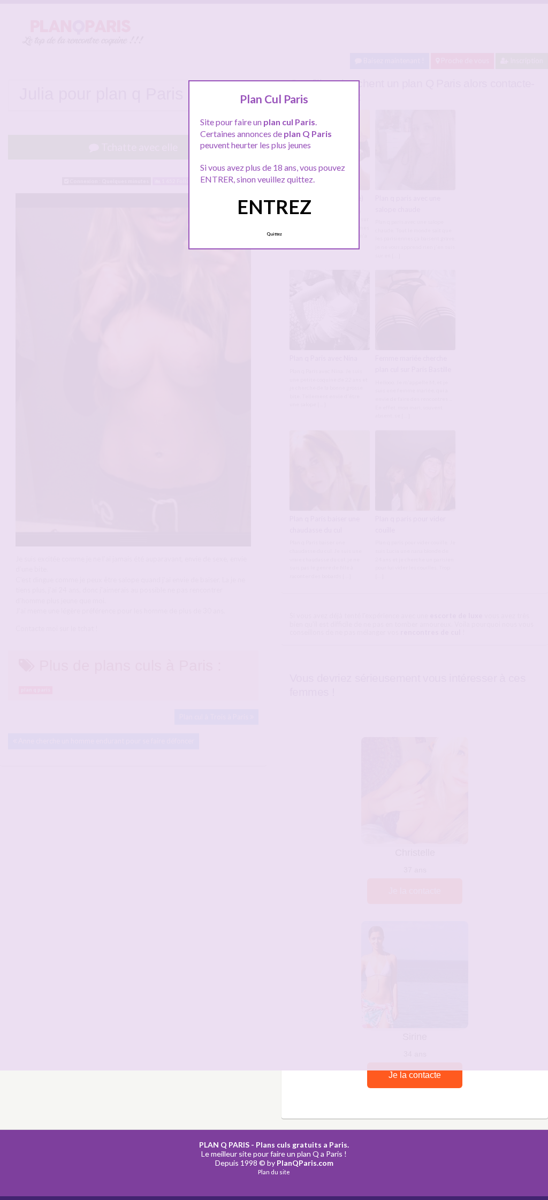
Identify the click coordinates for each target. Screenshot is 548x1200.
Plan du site (274, 1171)
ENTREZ (274, 206)
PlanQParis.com (305, 1162)
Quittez (274, 234)
